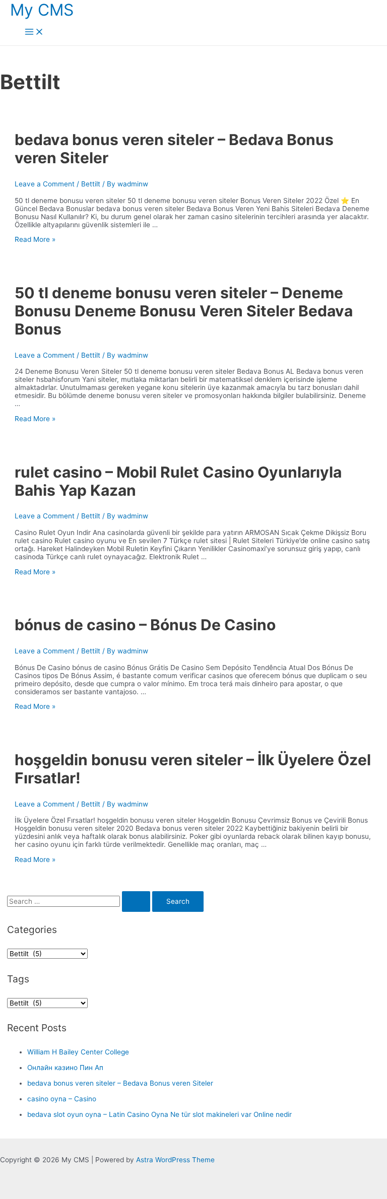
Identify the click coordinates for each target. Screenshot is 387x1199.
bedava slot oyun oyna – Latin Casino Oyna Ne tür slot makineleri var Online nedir (159, 1114)
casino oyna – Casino (61, 1099)
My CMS (42, 10)
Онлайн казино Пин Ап (65, 1067)
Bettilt (90, 184)
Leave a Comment (45, 184)
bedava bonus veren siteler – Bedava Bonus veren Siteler (120, 1083)
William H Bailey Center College (78, 1052)
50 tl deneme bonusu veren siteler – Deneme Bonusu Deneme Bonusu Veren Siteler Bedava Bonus (184, 311)
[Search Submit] (136, 901)
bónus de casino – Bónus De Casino (145, 625)
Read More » (35, 239)
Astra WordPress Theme (175, 1160)
